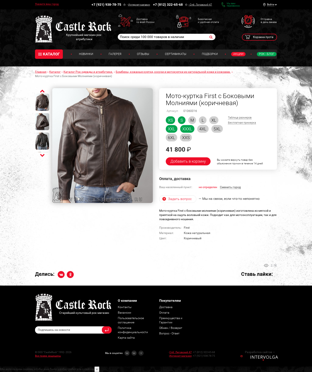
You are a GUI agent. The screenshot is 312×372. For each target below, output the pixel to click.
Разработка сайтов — (260, 352)
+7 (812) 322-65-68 (168, 5)
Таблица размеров (240, 117)
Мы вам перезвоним (233, 4)
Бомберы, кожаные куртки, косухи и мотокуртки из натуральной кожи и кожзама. (173, 71)
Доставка (166, 307)
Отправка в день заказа (269, 21)
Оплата (164, 312)
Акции (238, 54)
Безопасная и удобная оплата (208, 21)
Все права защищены (48, 355)
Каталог (55, 71)
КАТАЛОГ (51, 54)
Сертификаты (175, 54)
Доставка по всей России (145, 21)
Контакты (125, 307)
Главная (40, 71)
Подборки (210, 54)
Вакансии (124, 312)
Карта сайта (126, 337)
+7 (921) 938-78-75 (106, 5)
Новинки (86, 54)
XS (170, 120)
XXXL (187, 128)
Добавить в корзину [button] (188, 161)
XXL (171, 128)
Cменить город (230, 187)
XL (213, 120)
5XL (217, 128)
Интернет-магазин (139, 4)
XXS (186, 137)
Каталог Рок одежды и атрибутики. (88, 71)
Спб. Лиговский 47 (201, 4)
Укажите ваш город (47, 4)
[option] (102, 145)
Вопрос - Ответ (169, 333)
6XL (171, 137)
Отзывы (143, 54)
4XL (203, 128)
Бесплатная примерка (242, 122)
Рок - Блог (266, 54)
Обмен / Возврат (170, 328)
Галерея (115, 54)
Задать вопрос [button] (180, 199)
